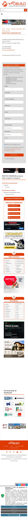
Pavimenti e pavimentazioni (9, 183)
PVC (17, 310)
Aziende (8, 28)
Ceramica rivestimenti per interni (18, 28)
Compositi (7, 316)
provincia (7, 131)
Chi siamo (6, 446)
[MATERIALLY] (19, 398)
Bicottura (7, 187)
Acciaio (7, 304)
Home (3, 28)
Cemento (7, 313)
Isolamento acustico (20, 259)
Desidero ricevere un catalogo (14, 77)
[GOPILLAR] (8, 414)
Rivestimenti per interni (8, 190)
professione (8, 125)
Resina (17, 314)
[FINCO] (19, 409)
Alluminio (7, 306)
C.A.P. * (6, 138)
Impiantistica (8, 271)
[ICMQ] (8, 409)
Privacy (16, 460)
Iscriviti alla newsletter (13, 144)
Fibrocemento (19, 303)
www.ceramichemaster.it (8, 50)
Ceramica (5, 185)
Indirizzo (7, 105)
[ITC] (8, 398)
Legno (17, 305)
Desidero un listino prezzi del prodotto (14, 82)
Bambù (7, 307)
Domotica (7, 266)
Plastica (17, 309)
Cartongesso (8, 311)
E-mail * (7, 112)
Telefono (7, 118)
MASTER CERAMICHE (14, 203)
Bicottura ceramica (6, 30)
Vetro (17, 317)
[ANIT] (19, 403)
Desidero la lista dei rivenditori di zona (11, 79)
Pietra (17, 307)
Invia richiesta (14, 154)
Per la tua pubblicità (19, 446)
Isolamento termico (20, 261)
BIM (6, 265)
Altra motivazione (11, 83)
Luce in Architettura (20, 263)
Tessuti (17, 316)
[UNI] (8, 403)
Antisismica (8, 260)
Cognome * (8, 92)
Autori (12, 446)
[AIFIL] (19, 414)
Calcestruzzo (8, 309)
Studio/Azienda (9, 99)
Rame (17, 312)
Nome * (6, 86)
